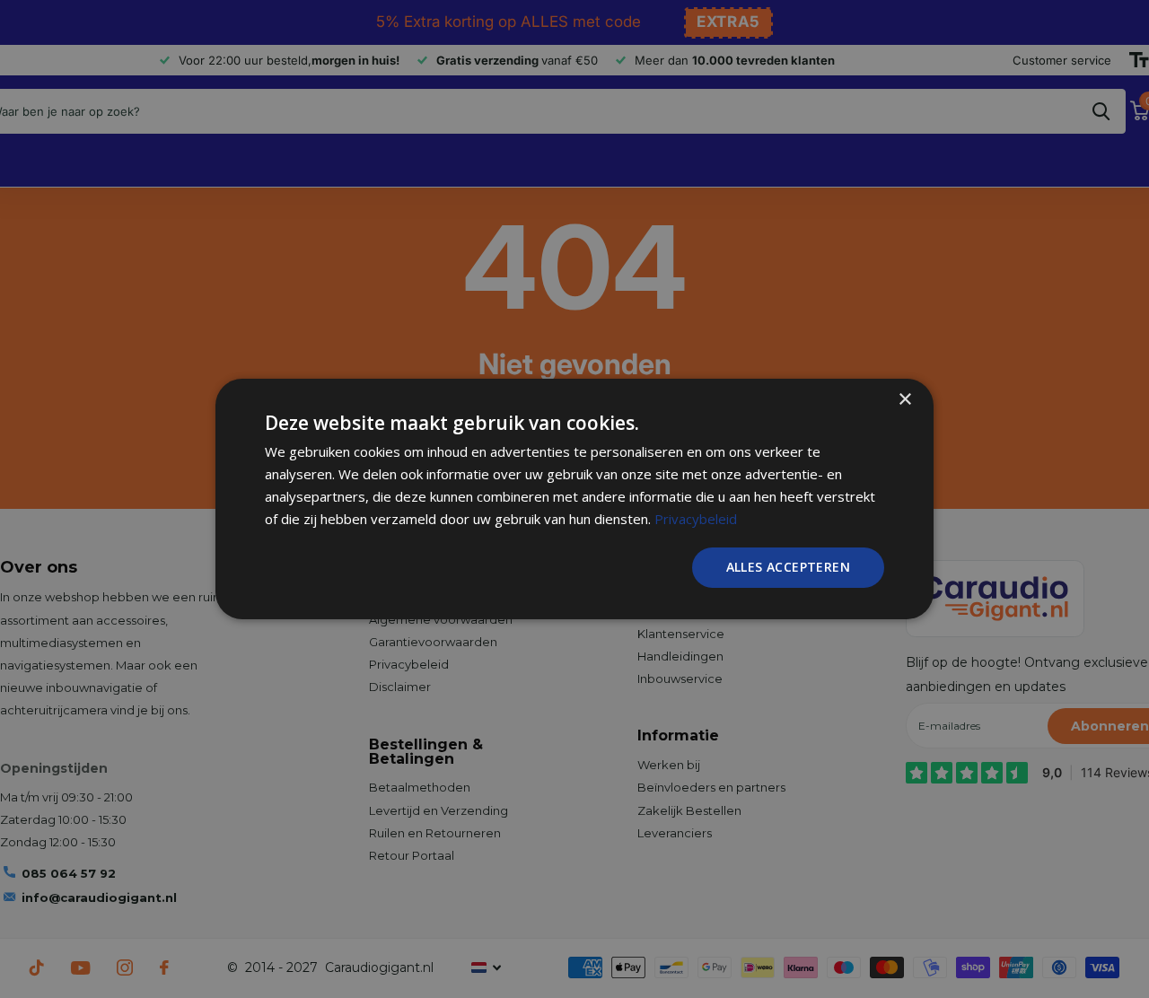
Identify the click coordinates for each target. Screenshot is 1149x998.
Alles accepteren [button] (788, 566)
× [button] (904, 400)
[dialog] (574, 499)
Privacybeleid (695, 519)
